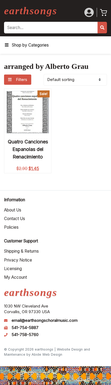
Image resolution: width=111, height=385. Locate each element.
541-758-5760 (25, 334)
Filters (21, 79)
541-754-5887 (25, 327)
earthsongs (30, 10)
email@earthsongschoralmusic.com (45, 320)
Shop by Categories (30, 45)
